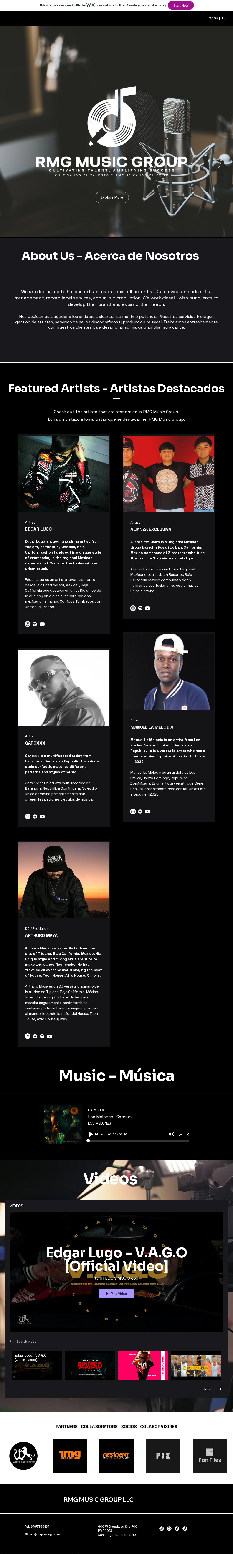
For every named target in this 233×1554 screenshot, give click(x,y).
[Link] (177, 1528)
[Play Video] (36, 1365)
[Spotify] (35, 624)
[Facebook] (35, 1036)
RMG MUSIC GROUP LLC (98, 1499)
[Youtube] (42, 624)
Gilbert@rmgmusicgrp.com (42, 1534)
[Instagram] (27, 624)
